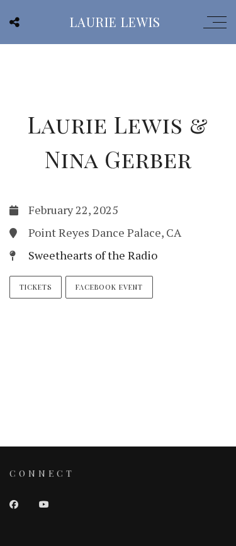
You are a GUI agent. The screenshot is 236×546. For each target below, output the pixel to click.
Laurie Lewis (115, 21)
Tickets (36, 287)
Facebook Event (109, 287)
